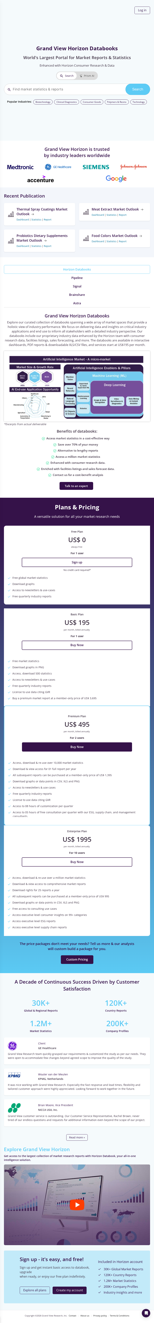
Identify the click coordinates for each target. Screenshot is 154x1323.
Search (69, 75)
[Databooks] (77, 386)
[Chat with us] (146, 1313)
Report (47, 219)
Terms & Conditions (119, 1315)
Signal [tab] (77, 286)
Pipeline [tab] (77, 278)
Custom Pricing (77, 959)
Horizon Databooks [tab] (77, 269)
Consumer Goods (92, 102)
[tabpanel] (77, 401)
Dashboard (23, 219)
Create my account (69, 1290)
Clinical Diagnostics (67, 102)
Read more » (77, 1137)
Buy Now (77, 645)
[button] (77, 1204)
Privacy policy (100, 1315)
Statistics (36, 219)
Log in (142, 10)
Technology (139, 102)
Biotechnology (42, 102)
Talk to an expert (76, 486)
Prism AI (89, 75)
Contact (72, 1315)
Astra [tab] (77, 303)
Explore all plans (34, 1290)
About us (84, 1315)
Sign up (77, 562)
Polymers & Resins (116, 102)
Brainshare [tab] (77, 295)
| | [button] (34, 219)
